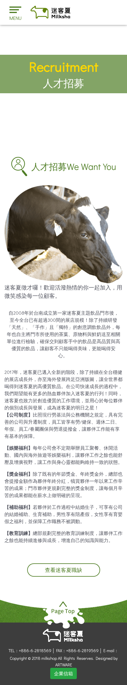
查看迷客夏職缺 (63, 570)
